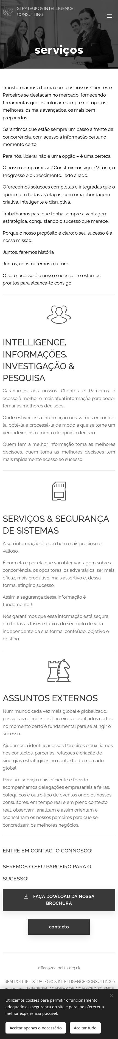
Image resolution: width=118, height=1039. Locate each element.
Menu (109, 15)
